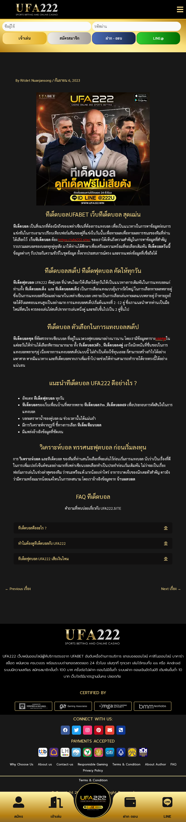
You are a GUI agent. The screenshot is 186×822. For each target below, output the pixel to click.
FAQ (173, 764)
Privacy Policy (93, 770)
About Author (155, 764)
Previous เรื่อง (18, 588)
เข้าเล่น (56, 816)
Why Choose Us (21, 764)
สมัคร (18, 816)
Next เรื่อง (171, 588)
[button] (93, 527)
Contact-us (64, 764)
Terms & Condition (126, 764)
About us (45, 764)
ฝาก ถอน (130, 816)
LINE (167, 816)
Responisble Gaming (93, 764)
